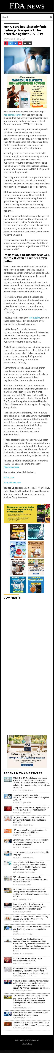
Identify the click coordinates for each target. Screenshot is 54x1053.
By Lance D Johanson (29, 976)
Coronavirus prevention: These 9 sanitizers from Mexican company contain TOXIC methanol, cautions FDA (30, 842)
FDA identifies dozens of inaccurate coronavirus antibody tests (27, 959)
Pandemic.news (11, 467)
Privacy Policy (27, 1044)
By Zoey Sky (26, 847)
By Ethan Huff (27, 803)
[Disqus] (27, 634)
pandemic (29, 494)
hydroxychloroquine (40, 491)
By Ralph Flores (28, 825)
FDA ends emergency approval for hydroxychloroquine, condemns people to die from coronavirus (30, 879)
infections (8, 494)
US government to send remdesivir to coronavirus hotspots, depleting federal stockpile (29, 820)
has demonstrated (13, 115)
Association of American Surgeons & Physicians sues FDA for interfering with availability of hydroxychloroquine (29, 906)
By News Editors (28, 857)
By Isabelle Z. (27, 813)
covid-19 (36, 488)
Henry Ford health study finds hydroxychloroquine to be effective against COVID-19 (31, 797)
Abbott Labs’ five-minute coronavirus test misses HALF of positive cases (30, 1014)
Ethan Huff (21, 39)
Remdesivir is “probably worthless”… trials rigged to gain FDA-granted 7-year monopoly (31, 1024)
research (39, 494)
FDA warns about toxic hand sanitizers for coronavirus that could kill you (30, 831)
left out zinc (34, 318)
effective (45, 488)
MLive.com (9, 477)
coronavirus (25, 488)
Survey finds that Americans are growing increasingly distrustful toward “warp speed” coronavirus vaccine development (30, 970)
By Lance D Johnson (28, 872)
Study (14, 497)
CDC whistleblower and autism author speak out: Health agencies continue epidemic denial (31, 929)
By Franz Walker (27, 1018)
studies (7, 497)
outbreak (18, 494)
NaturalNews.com (12, 482)
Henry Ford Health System (16, 491)
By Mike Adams (28, 790)
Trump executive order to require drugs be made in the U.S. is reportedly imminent (31, 808)
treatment (23, 497)
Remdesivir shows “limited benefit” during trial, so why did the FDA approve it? (30, 918)
